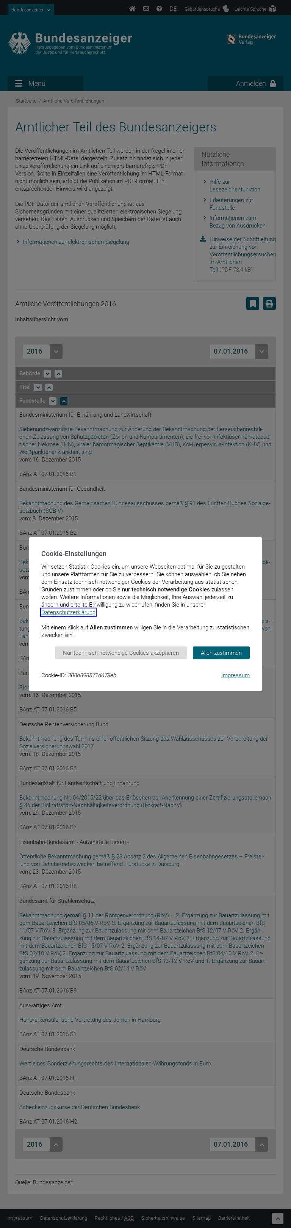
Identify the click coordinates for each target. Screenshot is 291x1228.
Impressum (235, 675)
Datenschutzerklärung (68, 611)
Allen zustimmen (221, 652)
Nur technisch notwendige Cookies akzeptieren (121, 652)
